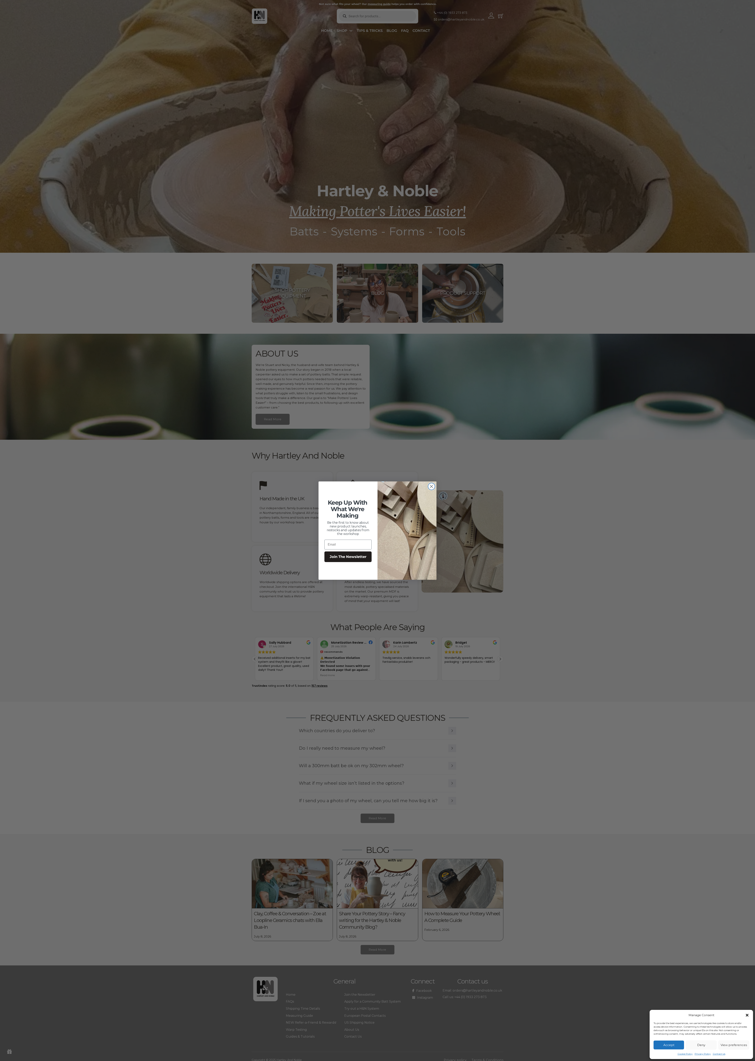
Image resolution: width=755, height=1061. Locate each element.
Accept (668, 1045)
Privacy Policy (703, 1053)
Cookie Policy (685, 1053)
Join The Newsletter (348, 556)
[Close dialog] (431, 486)
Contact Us (719, 1053)
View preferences (734, 1045)
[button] (747, 1015)
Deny (701, 1045)
